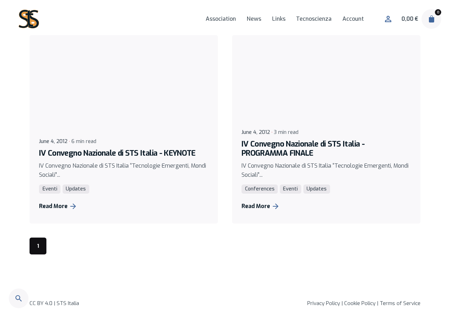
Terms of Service (400, 303)
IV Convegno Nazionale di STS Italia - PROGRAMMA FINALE (303, 148)
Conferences (260, 189)
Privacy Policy (323, 303)
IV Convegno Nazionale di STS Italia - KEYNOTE (117, 153)
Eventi (50, 189)
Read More (53, 206)
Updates (76, 189)
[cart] (431, 19)
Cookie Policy (359, 303)
